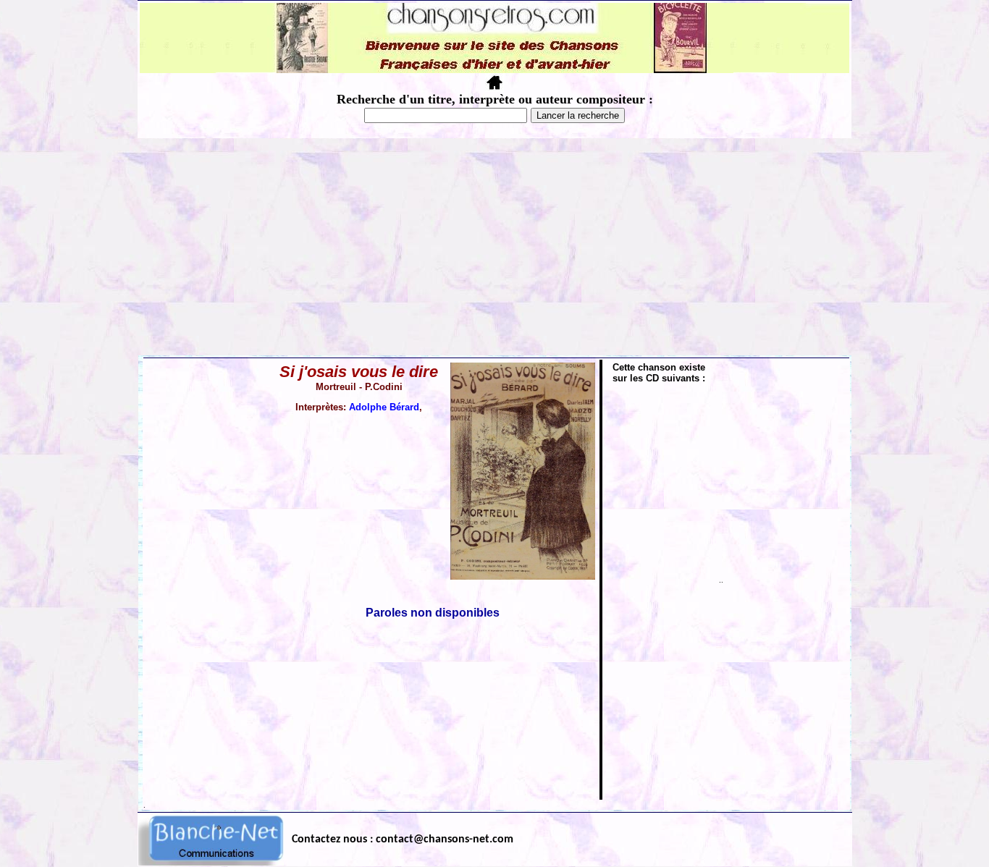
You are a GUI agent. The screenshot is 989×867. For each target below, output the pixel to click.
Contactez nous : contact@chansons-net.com (402, 839)
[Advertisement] (494, 246)
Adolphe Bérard (384, 407)
